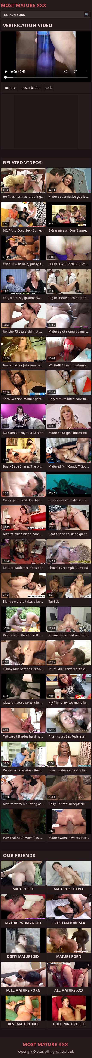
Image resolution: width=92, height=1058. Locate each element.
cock (48, 88)
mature (10, 88)
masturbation (30, 88)
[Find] (87, 14)
